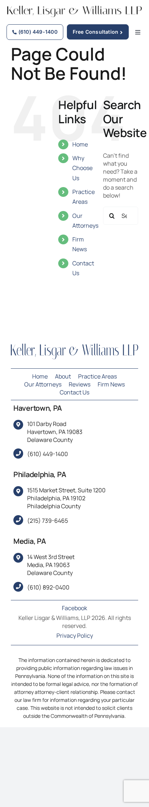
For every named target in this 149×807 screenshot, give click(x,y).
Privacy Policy (74, 636)
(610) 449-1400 (47, 454)
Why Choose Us (82, 168)
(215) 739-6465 (47, 521)
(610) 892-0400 (48, 587)
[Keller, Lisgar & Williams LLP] (74, 347)
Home (80, 144)
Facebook (74, 608)
